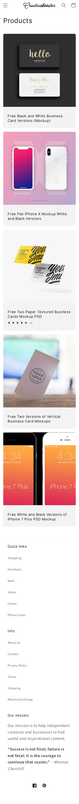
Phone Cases (17, 615)
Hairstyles (14, 569)
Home (12, 592)
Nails (11, 581)
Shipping (14, 688)
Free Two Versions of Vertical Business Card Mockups (34, 418)
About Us (14, 643)
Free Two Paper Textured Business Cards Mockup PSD (39, 314)
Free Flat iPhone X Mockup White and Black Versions (37, 216)
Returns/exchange (20, 699)
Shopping (14, 558)
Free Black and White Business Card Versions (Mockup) (35, 118)
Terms (12, 677)
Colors (12, 604)
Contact (13, 654)
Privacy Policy (17, 665)
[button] (5, 5)
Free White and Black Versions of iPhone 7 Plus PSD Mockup (37, 516)
